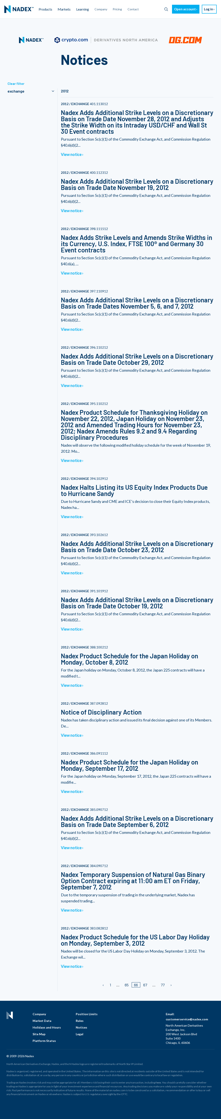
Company (39, 1014)
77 (163, 984)
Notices (81, 1027)
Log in (208, 9)
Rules (80, 1021)
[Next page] (171, 985)
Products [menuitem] (45, 9)
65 (127, 984)
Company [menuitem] (101, 9)
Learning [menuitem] (82, 9)
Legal (79, 1034)
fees (158, 1082)
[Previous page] (103, 985)
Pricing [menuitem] (117, 9)
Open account (185, 9)
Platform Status (44, 1041)
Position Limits (87, 1014)
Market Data (42, 1021)
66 (136, 984)
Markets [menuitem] (64, 9)
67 (145, 984)
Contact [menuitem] (133, 9)
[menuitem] (19, 9)
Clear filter (16, 83)
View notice (71, 154)
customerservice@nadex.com (187, 1019)
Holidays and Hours (47, 1027)
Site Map (39, 1034)
